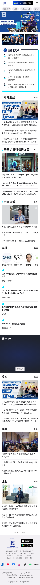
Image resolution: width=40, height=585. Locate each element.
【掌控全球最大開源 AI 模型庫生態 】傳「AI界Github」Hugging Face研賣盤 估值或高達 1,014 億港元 (20, 123)
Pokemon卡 (25, 9)
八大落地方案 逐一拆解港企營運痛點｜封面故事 (19, 463)
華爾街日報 (18, 265)
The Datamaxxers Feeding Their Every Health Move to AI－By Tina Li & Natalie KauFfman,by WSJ (20, 192)
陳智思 (28, 265)
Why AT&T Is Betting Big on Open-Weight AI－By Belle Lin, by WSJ (20, 176)
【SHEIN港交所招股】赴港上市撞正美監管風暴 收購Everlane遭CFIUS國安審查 (19, 132)
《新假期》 (14, 553)
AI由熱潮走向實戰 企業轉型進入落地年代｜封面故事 (19, 455)
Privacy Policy (28, 577)
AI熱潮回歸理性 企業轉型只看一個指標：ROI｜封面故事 (20, 472)
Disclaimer (19, 577)
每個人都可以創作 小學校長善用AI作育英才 (19, 227)
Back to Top (19, 533)
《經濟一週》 (28, 558)
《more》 (28, 556)
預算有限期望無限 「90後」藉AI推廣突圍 (18, 241)
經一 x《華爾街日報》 (24, 3)
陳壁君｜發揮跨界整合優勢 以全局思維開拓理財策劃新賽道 (19, 516)
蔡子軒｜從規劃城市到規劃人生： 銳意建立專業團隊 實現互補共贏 (19, 524)
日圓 (15, 9)
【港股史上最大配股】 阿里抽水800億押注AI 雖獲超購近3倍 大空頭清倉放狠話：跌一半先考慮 (20, 140)
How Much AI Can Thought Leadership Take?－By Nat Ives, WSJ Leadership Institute (19, 184)
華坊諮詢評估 (7, 265)
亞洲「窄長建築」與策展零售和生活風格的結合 (19, 275)
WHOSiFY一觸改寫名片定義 (13, 324)
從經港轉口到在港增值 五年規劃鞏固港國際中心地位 (19, 308)
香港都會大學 (6, 328)
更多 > (36, 97)
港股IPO (6, 9)
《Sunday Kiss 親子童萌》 (14, 558)
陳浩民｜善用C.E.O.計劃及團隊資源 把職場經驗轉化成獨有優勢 (19, 507)
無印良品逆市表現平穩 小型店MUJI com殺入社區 (20, 233)
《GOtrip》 (23, 553)
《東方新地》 (19, 556)
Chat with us (11, 577)
